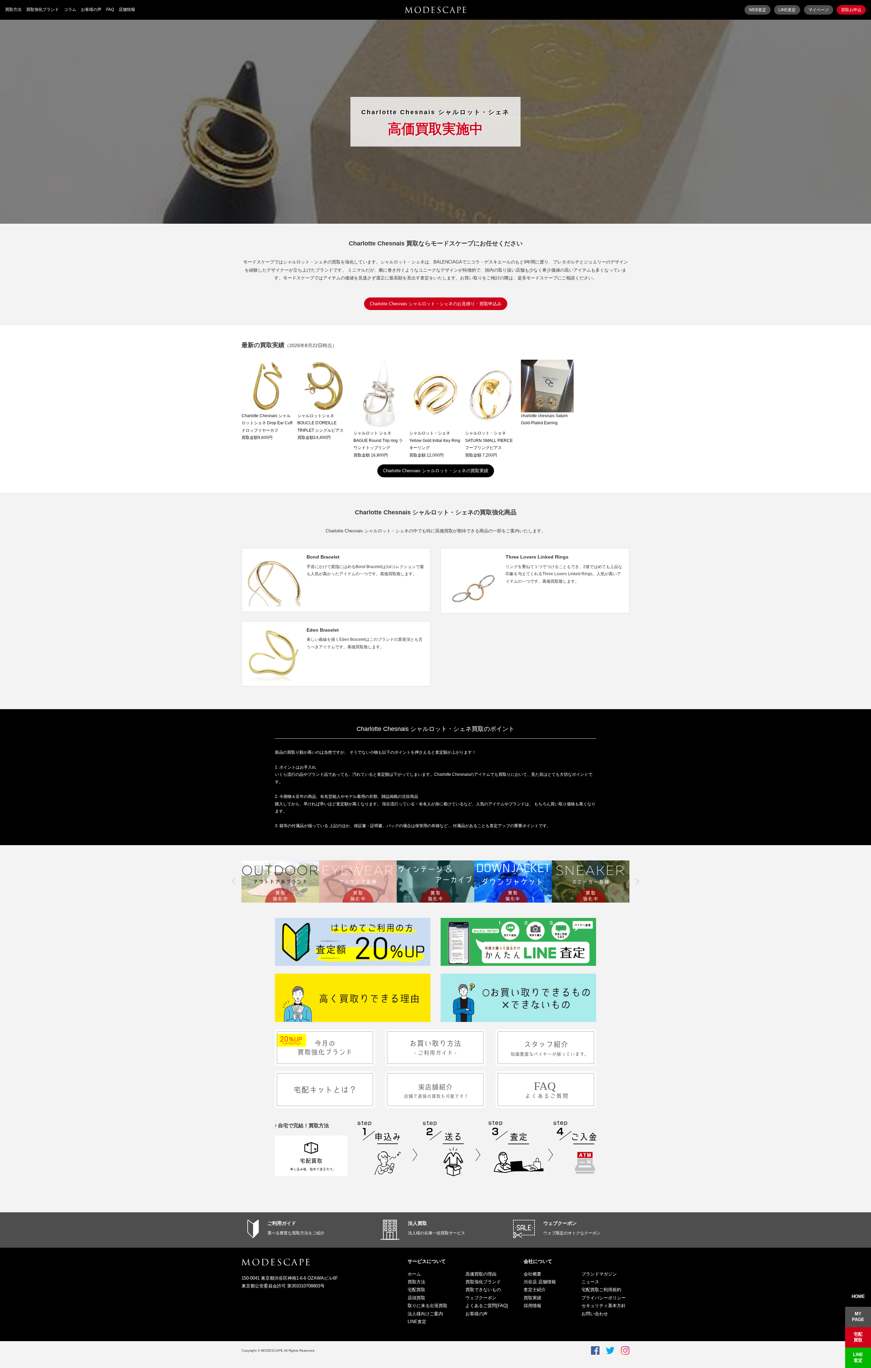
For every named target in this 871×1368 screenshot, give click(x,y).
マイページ (818, 9)
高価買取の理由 (480, 1274)
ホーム (414, 1274)
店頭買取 (416, 1297)
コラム (70, 9)
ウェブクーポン (560, 1223)
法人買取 (417, 1223)
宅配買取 (416, 1289)
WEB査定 (757, 9)
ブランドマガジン (599, 1274)
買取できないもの (483, 1289)
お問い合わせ (594, 1313)
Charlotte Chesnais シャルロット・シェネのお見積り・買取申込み (436, 303)
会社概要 (532, 1274)
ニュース (590, 1281)
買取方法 (13, 9)
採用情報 (532, 1305)
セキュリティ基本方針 (603, 1305)
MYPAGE (858, 1316)
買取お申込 (851, 9)
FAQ (110, 9)
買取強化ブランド (42, 9)
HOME (858, 1296)
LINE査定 (787, 9)
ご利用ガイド (281, 1223)
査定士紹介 (535, 1289)
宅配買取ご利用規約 (601, 1289)
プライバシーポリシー (603, 1297)
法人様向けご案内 (425, 1313)
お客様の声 (91, 9)
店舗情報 (127, 9)
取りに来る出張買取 (427, 1305)
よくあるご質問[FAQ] (486, 1305)
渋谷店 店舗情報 (540, 1281)
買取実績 (532, 1297)
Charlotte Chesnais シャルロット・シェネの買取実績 (435, 470)
